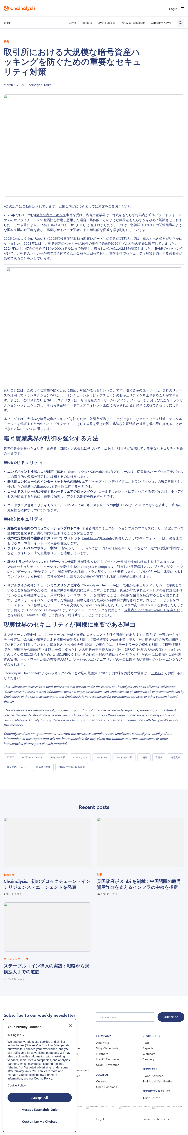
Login (173, 9)
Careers (101, 1081)
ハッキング (102, 757)
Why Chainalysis (107, 1048)
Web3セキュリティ (32, 757)
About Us (102, 1043)
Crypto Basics (106, 22)
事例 (6, 41)
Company (103, 1036)
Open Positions (106, 1087)
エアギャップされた (96, 481)
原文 (101, 206)
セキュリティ (80, 757)
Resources (151, 1036)
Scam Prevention (107, 1065)
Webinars (149, 1054)
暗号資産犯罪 (43, 767)
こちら (156, 673)
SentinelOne (78, 471)
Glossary (148, 1059)
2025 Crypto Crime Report (24, 238)
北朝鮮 (144, 757)
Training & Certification (157, 1081)
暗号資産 (175, 757)
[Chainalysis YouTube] (134, 1107)
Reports (148, 1048)
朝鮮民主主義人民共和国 (72, 767)
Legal (100, 1119)
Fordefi (106, 538)
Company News (161, 22)
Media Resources (108, 1059)
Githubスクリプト (60, 400)
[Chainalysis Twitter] (101, 1107)
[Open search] (180, 23)
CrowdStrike (101, 471)
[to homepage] (86, 8)
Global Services (152, 1076)
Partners (102, 1054)
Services (149, 1069)
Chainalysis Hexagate (93, 566)
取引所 (159, 757)
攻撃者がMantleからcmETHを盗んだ (152, 610)
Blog (7, 22)
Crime (72, 22)
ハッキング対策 (124, 757)
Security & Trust (156, 1091)
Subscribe (170, 1017)
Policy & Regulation (133, 22)
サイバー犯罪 (58, 757)
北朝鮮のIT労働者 (155, 639)
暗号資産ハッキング (17, 767)
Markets (87, 22)
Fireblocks (90, 538)
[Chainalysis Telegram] (168, 1107)
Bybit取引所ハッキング (48, 215)
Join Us (102, 1074)
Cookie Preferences (155, 1119)
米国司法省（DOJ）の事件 (85, 644)
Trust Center (151, 1098)
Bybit (10, 757)
